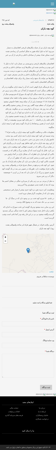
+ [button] (5, 237)
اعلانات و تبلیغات (14, 412)
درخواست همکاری (42, 419)
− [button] (5, 241)
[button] (19, 4)
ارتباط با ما (42, 412)
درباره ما (42, 408)
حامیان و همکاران (42, 415)
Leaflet (51, 272)
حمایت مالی (14, 408)
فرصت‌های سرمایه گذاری (14, 415)
